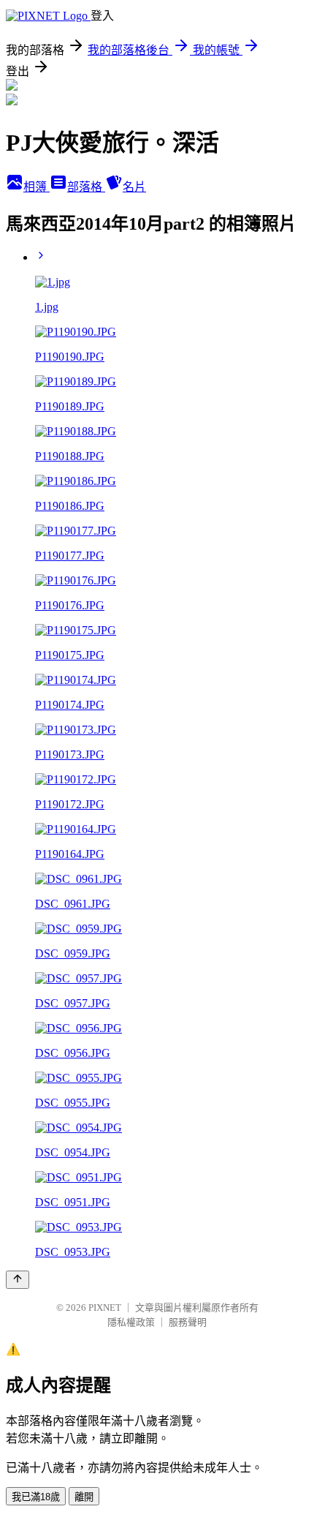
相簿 (36, 187)
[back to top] (17, 1280)
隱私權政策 (131, 1322)
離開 (83, 1496)
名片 (134, 187)
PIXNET (104, 1307)
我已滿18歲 (36, 1496)
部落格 (86, 187)
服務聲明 (188, 1322)
